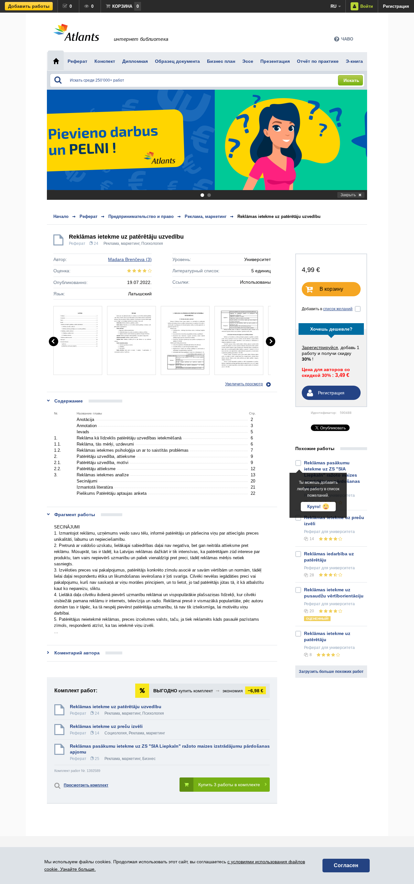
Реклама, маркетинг (121, 243)
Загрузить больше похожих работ (331, 671)
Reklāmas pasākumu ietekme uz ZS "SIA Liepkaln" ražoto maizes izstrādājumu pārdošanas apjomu (170, 748)
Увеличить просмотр (244, 384)
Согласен (346, 865)
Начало (61, 216)
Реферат (77, 243)
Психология (152, 243)
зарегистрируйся (320, 347)
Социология (115, 733)
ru (333, 6)
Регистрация (396, 6)
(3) (130, 259)
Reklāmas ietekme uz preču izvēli (106, 726)
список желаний (338, 309)
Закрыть (348, 195)
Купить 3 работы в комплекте (229, 784)
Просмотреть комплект (86, 785)
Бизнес (149, 758)
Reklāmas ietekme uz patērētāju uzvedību (279, 216)
